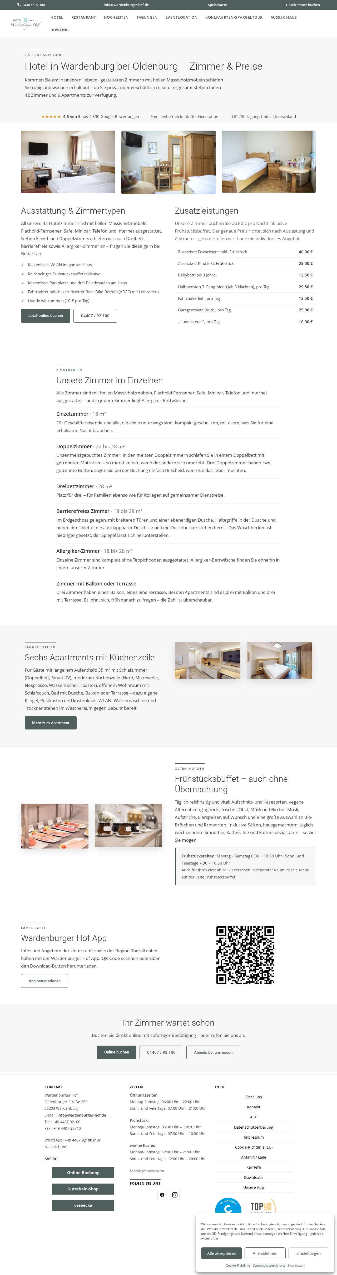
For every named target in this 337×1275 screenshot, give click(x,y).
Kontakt (253, 1107)
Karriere (253, 1167)
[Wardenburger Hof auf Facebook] (162, 1195)
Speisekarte (217, 4)
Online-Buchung (83, 1172)
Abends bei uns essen (213, 1052)
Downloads (254, 1177)
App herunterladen (45, 981)
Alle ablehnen (265, 1253)
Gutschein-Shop (83, 1189)
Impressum (296, 1265)
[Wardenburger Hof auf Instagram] (175, 1195)
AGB (253, 1117)
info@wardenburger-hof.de (126, 4)
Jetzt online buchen (45, 315)
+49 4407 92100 (78, 1140)
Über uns (254, 1096)
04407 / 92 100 (34, 4)
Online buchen (116, 1052)
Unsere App (253, 1187)
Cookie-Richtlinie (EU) (253, 1147)
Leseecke (83, 1205)
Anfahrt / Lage (253, 1157)
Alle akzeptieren (221, 1253)
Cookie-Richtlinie (238, 1265)
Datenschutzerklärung (269, 1265)
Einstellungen (308, 1253)
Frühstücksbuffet (220, 877)
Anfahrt (51, 1158)
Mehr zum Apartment (50, 723)
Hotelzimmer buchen (303, 4)
